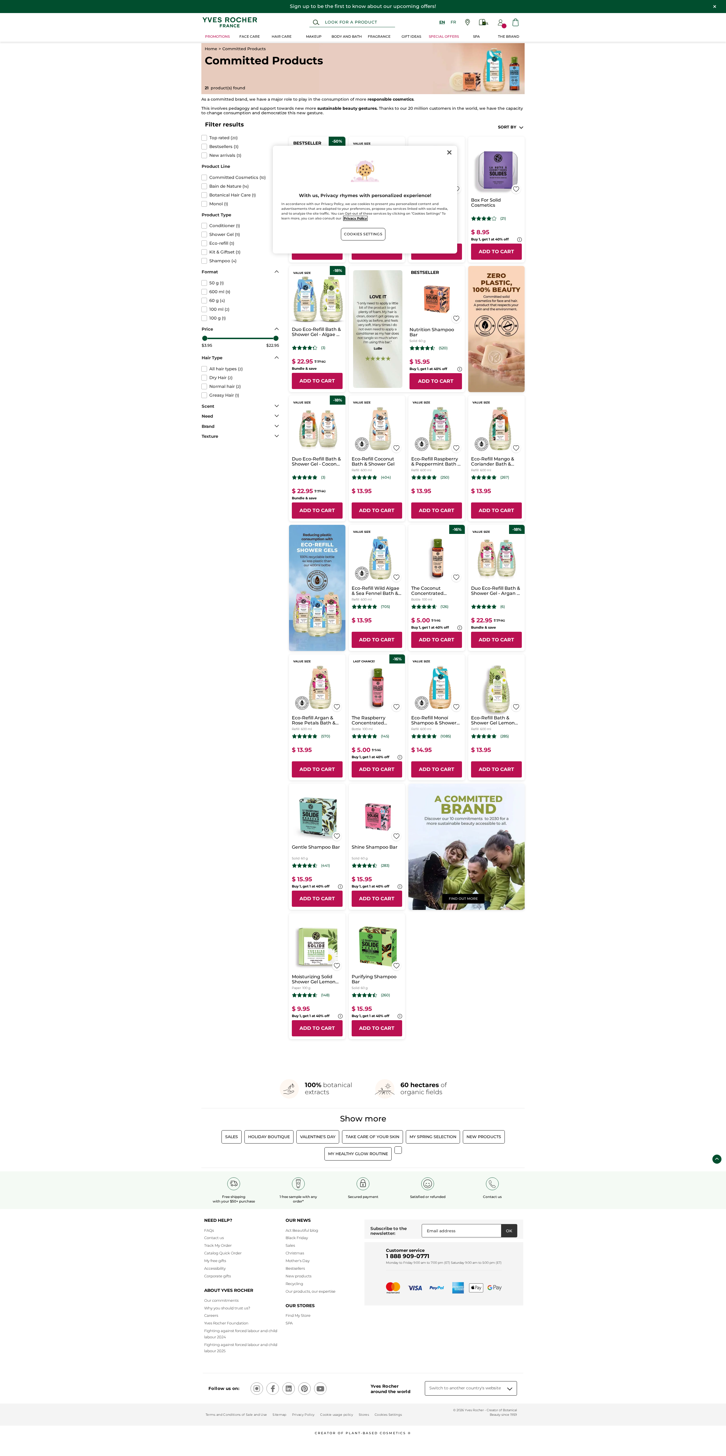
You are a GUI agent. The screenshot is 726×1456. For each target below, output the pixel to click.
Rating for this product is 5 (305, 477)
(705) (385, 607)
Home (211, 49)
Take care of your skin (372, 1136)
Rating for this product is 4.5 (422, 348)
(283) (385, 865)
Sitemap (279, 1415)
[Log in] (500, 22)
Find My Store (298, 1315)
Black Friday (297, 1237)
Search (316, 22)
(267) (504, 477)
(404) (386, 477)
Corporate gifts (217, 1276)
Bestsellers (295, 1268)
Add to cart (496, 251)
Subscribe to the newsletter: (388, 1231)
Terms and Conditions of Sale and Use (236, 1415)
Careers (211, 1315)
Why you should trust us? (227, 1308)
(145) (385, 736)
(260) (385, 995)
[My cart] (515, 22)
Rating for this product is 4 (484, 218)
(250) (444, 477)
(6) (502, 607)
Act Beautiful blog (302, 1230)
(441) (325, 865)
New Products (484, 1136)
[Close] (449, 152)
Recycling (294, 1283)
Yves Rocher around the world (390, 1388)
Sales (231, 1136)
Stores (364, 1415)
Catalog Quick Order (223, 1253)
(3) (323, 348)
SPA (289, 1323)
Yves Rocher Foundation (226, 1323)
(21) (503, 218)
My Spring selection (433, 1136)
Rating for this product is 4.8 (364, 477)
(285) (504, 736)
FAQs (209, 1230)
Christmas (295, 1253)
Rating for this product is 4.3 (305, 348)
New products (298, 1276)
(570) (325, 736)
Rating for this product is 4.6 (424, 607)
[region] (365, 199)
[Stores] (467, 22)
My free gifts (215, 1260)
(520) (443, 348)
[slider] (205, 338)
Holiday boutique (269, 1136)
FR (453, 22)
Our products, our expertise (310, 1291)
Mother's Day (298, 1260)
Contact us (214, 1237)
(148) (325, 995)
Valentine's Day (317, 1136)
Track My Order (218, 1245)
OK (509, 1230)
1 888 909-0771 (407, 1256)
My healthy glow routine (358, 1153)
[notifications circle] (504, 26)
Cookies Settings (363, 234)
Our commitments (221, 1300)
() (223, 137)
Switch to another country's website (465, 1388)
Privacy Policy (303, 1415)
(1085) (445, 736)
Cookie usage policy (336, 1415)
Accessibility (215, 1268)
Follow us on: (223, 1388)
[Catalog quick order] (484, 22)
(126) (444, 607)
